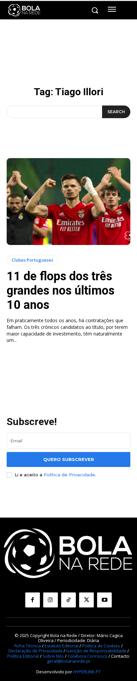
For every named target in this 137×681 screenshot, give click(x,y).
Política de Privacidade (69, 474)
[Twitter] (86, 599)
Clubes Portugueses (32, 260)
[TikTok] (68, 599)
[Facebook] (32, 599)
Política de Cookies (101, 646)
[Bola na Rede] (24, 10)
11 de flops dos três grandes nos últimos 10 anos (60, 290)
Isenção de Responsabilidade (96, 651)
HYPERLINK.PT (87, 672)
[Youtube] (104, 599)
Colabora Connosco (87, 656)
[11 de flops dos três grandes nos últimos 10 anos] (68, 201)
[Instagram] (50, 599)
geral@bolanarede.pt (68, 661)
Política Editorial (23, 656)
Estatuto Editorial (61, 646)
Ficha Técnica (27, 646)
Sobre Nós (53, 656)
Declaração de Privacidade (35, 651)
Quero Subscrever (68, 459)
